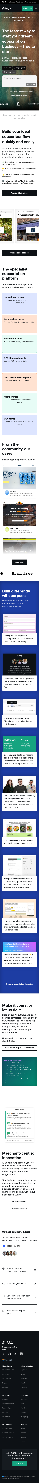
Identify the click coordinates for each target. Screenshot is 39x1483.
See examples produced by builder (19, 91)
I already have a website (19, 95)
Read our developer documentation (19, 1048)
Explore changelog (19, 1201)
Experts (4, 1399)
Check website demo (13, 306)
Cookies (23, 1437)
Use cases (5, 1374)
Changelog (24, 1417)
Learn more (9, 311)
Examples (24, 1387)
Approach (24, 1370)
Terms (23, 1428)
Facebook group (7, 1408)
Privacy (23, 1433)
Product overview (8, 1370)
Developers (6, 1417)
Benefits (23, 1383)
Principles (24, 1378)
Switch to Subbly (8, 1433)
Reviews (5, 1387)
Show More (19, 562)
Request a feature (19, 1208)
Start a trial (27, 8)
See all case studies (19, 253)
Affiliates (23, 1412)
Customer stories (8, 1403)
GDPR (23, 1442)
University (24, 1399)
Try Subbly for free (19, 193)
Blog (22, 1403)
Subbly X (12, 1041)
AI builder (30, 460)
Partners (5, 1412)
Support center (7, 1428)
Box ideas (24, 1408)
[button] (35, 8)
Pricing (4, 1383)
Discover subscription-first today (19, 984)
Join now (19, 1463)
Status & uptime (7, 1437)
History (23, 1374)
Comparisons (6, 1378)
